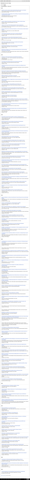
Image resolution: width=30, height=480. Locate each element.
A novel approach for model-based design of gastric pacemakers (10, 327)
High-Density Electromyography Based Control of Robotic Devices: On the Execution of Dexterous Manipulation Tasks (15, 275)
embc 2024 (3, 23)
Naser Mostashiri (17, 322)
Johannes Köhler (16, 323)
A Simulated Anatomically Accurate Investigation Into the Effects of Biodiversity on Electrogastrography (13, 265)
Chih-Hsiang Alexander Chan (5, 271)
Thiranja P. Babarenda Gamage (18, 152)
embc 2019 (3, 342)
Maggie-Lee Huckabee (21, 165)
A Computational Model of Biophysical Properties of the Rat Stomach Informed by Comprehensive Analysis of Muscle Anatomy (15, 131)
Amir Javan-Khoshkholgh (11, 401)
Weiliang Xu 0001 (17, 30)
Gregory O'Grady (7, 266)
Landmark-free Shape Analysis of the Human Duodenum (9, 95)
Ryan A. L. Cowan (12, 190)
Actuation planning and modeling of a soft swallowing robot (10, 412)
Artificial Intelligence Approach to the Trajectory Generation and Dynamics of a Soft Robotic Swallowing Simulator (14, 417)
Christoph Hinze (7, 323)
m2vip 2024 (3, 31)
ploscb (2, 82)
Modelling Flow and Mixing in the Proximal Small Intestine (9, 312)
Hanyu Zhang (3, 110)
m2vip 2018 (3, 387)
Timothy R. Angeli (17, 247)
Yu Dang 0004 (3, 386)
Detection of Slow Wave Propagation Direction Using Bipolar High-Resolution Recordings (14, 285)
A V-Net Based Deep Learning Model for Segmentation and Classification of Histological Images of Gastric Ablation (15, 241)
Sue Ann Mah (3, 161)
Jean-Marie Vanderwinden (10, 22)
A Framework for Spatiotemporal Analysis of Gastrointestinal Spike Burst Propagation (13, 366)
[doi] (12, 16)
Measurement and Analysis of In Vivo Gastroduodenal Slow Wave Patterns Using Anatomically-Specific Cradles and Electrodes (14, 50)
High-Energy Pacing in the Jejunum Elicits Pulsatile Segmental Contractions (12, 37)
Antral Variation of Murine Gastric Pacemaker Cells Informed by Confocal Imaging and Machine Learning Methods (14, 219)
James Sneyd (13, 453)
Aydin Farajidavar (21, 402)
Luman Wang (3, 182)
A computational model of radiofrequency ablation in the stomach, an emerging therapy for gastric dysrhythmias (15, 233)
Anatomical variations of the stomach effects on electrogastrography (11, 425)
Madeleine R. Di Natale (21, 132)
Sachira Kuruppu (4, 152)
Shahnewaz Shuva (11, 323)
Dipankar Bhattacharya (4, 137)
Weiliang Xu (14, 386)
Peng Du (6, 22)
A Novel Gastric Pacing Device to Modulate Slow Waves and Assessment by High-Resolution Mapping (14, 345)
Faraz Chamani (20, 234)
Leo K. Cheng (11, 15)
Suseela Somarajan (12, 460)
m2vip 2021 (3, 204)
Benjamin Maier (12, 322)
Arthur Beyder (24, 340)
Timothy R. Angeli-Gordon (14, 38)
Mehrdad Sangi (12, 132)
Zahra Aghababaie (11, 234)
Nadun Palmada (4, 15)
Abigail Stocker (16, 445)
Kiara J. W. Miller (4, 165)
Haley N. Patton (7, 110)
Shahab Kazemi (4, 148)
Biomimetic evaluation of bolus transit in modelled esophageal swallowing (12, 429)
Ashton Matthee (16, 234)
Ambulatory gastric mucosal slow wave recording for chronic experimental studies (13, 444)
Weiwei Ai (26, 328)
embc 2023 (3, 63)
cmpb (2, 183)
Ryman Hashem (10, 137)
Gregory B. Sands (12, 34)
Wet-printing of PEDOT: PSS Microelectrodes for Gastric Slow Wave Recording (12, 189)
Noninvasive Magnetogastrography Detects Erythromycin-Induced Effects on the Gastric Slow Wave (15, 374)
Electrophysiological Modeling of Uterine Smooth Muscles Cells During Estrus (12, 45)
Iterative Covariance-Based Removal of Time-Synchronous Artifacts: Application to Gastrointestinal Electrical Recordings (15, 463)
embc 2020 (3, 248)
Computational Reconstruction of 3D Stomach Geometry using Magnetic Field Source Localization (15, 250)
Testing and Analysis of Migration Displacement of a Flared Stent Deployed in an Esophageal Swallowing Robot (14, 389)
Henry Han (3, 286)
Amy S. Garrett (3, 34)
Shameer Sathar (21, 401)
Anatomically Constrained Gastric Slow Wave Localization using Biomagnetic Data (13, 116)
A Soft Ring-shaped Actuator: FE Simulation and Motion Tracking (10, 385)
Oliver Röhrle (14, 324)
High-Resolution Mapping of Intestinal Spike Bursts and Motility (10, 292)
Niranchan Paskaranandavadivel (21, 38)
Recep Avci (3, 22)
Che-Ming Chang (26, 323)
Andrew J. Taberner (16, 51)
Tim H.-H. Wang (17, 401)
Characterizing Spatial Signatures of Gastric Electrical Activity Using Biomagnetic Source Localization (13, 125)
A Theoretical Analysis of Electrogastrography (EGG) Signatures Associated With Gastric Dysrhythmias (13, 421)
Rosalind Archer (15, 472)
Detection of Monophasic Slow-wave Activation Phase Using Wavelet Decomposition (13, 359)
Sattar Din (3, 430)
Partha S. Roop (11, 182)
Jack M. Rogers (5, 111)
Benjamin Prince (8, 34)
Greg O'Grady (9, 402)
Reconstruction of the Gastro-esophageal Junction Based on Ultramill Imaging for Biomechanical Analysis (15, 185)
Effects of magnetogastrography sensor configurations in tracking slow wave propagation (14, 206)
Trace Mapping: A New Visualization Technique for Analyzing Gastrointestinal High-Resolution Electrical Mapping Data (14, 270)
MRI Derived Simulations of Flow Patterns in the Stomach (9, 75)
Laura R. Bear (17, 88)
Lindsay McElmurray (20, 445)
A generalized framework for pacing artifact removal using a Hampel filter (11, 168)
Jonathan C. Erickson (17, 395)
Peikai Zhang (3, 190)
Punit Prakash (24, 234)
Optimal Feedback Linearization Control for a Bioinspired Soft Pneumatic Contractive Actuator (14, 147)
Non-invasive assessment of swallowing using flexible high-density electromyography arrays (14, 164)
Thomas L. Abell (4, 446)
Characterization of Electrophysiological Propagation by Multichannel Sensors (12, 459)
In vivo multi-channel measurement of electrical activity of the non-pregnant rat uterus (13, 140)
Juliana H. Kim (8, 460)
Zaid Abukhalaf (6, 401)
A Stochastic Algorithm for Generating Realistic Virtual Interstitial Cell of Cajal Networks (13, 471)
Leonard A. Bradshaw (4, 118)
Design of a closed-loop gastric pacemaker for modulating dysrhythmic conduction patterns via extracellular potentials (14, 331)
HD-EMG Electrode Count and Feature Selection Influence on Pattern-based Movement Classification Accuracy (15, 297)
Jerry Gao (3, 472)
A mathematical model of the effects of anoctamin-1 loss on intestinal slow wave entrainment (14, 452)
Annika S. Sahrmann (20, 323)
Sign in (2, 475)
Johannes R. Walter (4, 322)
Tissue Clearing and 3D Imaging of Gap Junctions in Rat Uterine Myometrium (12, 33)
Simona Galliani (7, 324)
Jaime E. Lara (3, 298)
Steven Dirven (13, 413)
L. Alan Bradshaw (4, 460)
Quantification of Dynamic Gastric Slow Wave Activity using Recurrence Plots (12, 370)
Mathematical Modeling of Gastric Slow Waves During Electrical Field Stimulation (12, 121)
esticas (2, 403)
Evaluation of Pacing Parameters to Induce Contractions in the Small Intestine (12, 91)
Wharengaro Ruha (12, 51)
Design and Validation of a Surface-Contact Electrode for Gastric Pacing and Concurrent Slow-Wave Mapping (15, 198)
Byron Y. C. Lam (19, 251)
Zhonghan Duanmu (4, 30)
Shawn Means (8, 46)
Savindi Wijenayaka (4, 105)
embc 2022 (3, 119)
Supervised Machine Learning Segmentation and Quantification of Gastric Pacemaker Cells (14, 301)
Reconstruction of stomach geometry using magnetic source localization (11, 210)
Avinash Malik (7, 182)
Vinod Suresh (15, 15)
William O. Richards (17, 460)
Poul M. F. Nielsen (12, 152)
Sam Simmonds (4, 51)
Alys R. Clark (20, 34)
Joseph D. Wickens (7, 132)
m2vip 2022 (3, 149)
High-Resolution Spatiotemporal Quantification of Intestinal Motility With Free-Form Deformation (14, 151)
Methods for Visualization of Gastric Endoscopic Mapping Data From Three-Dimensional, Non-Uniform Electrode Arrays (14, 354)
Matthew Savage (4, 234)
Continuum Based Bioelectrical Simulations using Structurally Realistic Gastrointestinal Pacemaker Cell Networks (15, 256)
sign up (5, 475)
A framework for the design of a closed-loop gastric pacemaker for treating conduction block (14, 181)
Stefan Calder (3, 266)
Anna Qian (3, 453)
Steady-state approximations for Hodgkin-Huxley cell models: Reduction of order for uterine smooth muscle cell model (15, 80)
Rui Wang (3, 401)
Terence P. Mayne (4, 395)
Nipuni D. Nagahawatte (4, 38)
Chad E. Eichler (10, 117)
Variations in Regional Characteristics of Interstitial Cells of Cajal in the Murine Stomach (13, 21)
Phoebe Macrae (8, 165)
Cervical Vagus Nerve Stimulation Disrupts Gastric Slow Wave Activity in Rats (12, 61)
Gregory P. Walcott (22, 110)
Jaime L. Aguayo (21, 322)
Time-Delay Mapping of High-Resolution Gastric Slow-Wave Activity (11, 440)
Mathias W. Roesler (4, 46)
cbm (2, 73)
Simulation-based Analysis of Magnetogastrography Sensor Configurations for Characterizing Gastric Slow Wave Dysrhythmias (15, 280)
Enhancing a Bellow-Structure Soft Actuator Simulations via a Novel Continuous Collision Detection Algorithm (15, 29)
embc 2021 (3, 221)
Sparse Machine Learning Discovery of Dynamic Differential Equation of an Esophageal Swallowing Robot (15, 260)
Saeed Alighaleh (20, 211)
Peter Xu (5, 430)
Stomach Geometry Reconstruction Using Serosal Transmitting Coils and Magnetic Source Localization (14, 66)
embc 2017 (3, 410)
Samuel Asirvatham (6, 341)
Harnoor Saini (8, 322)
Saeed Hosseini (4, 76)
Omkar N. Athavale (4, 62)
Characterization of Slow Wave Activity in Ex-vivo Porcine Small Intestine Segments (13, 223)
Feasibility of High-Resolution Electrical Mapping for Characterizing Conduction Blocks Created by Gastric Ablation (15, 339)
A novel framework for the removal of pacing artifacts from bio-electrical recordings (13, 87)
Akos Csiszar (3, 324)
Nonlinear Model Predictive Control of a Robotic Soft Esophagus (10, 136)
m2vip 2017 (3, 414)
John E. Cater (7, 15)
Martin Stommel (9, 30)
